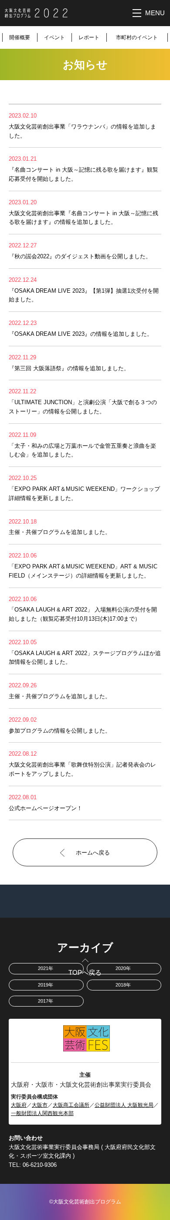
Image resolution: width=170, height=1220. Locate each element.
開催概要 (19, 37)
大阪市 (40, 1105)
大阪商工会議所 (71, 1105)
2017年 (45, 1001)
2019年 (45, 984)
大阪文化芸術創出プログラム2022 (36, 13)
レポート (88, 37)
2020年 (123, 968)
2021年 (45, 968)
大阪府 (19, 1105)
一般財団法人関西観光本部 (42, 1113)
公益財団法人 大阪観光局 (124, 1105)
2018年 (123, 984)
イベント (54, 37)
